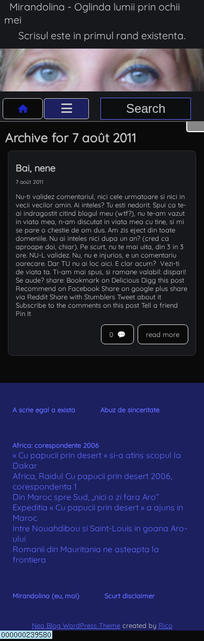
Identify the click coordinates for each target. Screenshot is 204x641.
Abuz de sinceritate (130, 409)
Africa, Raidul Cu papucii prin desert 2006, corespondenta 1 (92, 481)
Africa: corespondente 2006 (56, 445)
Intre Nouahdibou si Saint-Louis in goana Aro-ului (100, 533)
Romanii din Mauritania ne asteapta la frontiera (86, 554)
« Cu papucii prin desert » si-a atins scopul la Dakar (97, 460)
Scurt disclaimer (130, 595)
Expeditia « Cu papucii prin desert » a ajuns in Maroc (98, 512)
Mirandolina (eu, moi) (46, 595)
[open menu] (66, 108)
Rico (165, 625)
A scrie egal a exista (44, 409)
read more (162, 334)
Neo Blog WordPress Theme (76, 625)
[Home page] (23, 108)
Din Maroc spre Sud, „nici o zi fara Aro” (86, 497)
